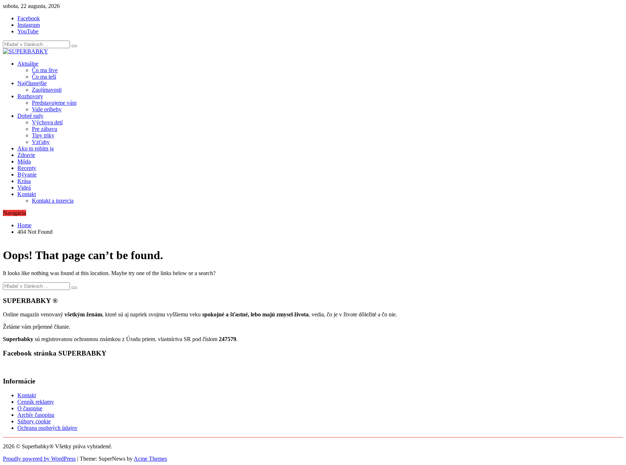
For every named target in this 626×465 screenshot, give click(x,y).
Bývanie (27, 174)
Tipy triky (43, 135)
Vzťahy (41, 142)
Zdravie (26, 155)
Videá (24, 187)
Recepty (26, 168)
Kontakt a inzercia (53, 201)
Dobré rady (30, 116)
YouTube (27, 31)
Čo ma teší (44, 77)
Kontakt (26, 194)
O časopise (29, 408)
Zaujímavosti (47, 90)
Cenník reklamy (35, 402)
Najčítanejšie (32, 83)
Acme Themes (150, 459)
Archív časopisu (35, 415)
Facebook (28, 18)
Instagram (28, 25)
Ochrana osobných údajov (47, 428)
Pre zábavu (44, 129)
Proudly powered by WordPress (39, 459)
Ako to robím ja (35, 148)
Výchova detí (47, 122)
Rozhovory (30, 96)
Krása (24, 181)
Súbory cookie (34, 421)
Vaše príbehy (47, 109)
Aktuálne (27, 64)
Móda (24, 161)
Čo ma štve (45, 70)
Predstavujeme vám (54, 103)
